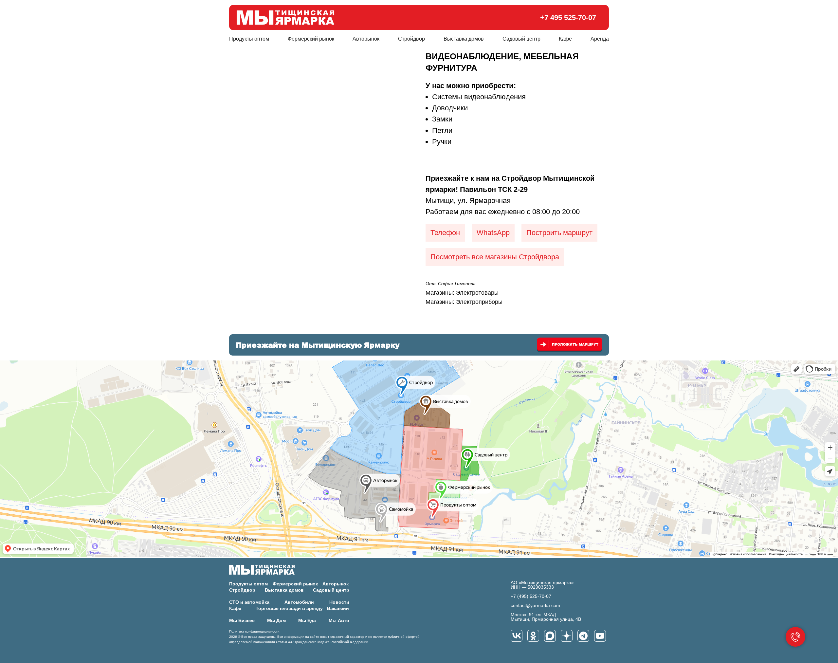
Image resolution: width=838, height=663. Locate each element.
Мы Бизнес (242, 620)
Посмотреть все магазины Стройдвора (494, 257)
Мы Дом (276, 620)
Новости (339, 602)
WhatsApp (493, 233)
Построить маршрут (559, 233)
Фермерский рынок (311, 39)
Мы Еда (307, 620)
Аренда (600, 39)
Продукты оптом (249, 39)
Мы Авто (339, 620)
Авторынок (366, 39)
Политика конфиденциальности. (255, 631)
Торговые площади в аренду (289, 608)
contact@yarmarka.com (535, 605)
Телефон (445, 233)
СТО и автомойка (249, 602)
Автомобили (299, 602)
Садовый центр (521, 39)
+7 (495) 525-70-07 (531, 596)
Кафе (565, 39)
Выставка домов (464, 39)
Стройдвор (411, 39)
